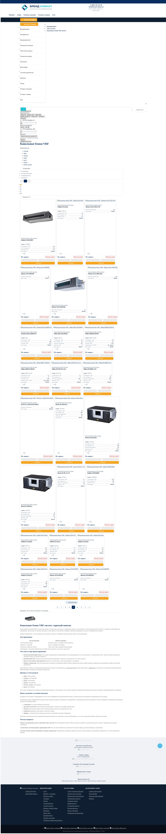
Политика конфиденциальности (52, 820)
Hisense (25, 162)
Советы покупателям (95, 791)
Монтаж (119, 4)
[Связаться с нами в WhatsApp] (69, 828)
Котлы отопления (73, 810)
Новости (91, 798)
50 (20, 189)
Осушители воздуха (73, 806)
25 (20, 186)
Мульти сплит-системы (74, 794)
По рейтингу (24, 177)
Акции (19, 15)
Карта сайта (46, 813)
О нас (45, 791)
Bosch (25, 160)
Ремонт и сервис (143, 4)
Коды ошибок (93, 794)
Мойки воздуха (72, 803)
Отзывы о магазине (30, 15)
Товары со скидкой (49, 818)
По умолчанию (26, 168)
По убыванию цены (26, 175)
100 (21, 193)
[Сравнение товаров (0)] (136, 104)
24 (20, 184)
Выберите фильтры (32, 138)
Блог (53, 15)
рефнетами (92, 668)
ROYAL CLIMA (28, 164)
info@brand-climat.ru (96, 7)
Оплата (113, 4)
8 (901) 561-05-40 (96, 5)
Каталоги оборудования (96, 796)
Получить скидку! (50, 257)
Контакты (135, 4)
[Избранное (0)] (140, 104)
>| (89, 607)
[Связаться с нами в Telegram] (52, 828)
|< (57, 607)
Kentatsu (26, 155)
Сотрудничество (127, 4)
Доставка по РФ (106, 4)
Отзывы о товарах (44, 15)
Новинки (12, 15)
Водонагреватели (73, 808)
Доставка (46, 798)
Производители (48, 815)
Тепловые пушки (73, 801)
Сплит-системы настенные (75, 791)
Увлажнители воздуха (74, 798)
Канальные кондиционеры (75, 813)
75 (20, 191)
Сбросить (23, 138)
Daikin (25, 158)
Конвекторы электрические (76, 796)
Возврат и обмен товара (50, 808)
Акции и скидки (48, 806)
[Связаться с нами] (85, 828)
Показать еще (72, 602)
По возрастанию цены (26, 173)
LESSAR (26, 151)
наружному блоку (71, 668)
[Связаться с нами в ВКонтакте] (118, 828)
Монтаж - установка (49, 794)
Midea (25, 153)
